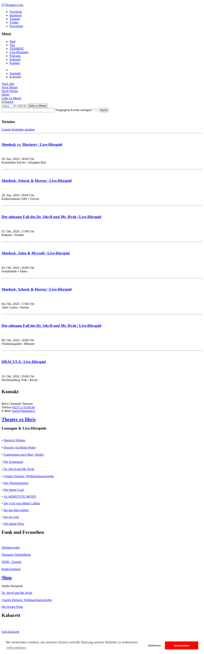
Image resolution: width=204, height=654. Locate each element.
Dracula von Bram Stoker (20, 447)
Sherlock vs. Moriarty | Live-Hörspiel (32, 144)
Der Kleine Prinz (12, 606)
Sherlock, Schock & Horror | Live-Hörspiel (37, 181)
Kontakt (15, 63)
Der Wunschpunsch (16, 483)
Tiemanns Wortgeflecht (16, 554)
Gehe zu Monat (11, 98)
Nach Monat (9, 87)
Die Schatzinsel (13, 461)
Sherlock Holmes (14, 440)
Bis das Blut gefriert (16, 510)
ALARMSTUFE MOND (20, 496)
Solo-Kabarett (10, 631)
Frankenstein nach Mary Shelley (24, 454)
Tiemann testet (11, 547)
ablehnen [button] (154, 645)
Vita (12, 45)
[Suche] (7, 101)
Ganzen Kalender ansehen (18, 129)
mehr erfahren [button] (16, 647)
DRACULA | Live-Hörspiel (24, 362)
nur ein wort (11, 517)
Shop (7, 577)
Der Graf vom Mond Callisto (22, 503)
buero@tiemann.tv (23, 411)
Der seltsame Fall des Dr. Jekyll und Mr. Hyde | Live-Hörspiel (51, 217)
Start (12, 41)
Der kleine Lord (14, 489)
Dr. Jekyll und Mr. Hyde (19, 469)
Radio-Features (11, 569)
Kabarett (15, 59)
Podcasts (15, 56)
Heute (5, 94)
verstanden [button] (181, 645)
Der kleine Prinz (14, 523)
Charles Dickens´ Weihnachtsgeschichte (29, 476)
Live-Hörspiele (19, 52)
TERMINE (17, 48)
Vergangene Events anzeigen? (74, 110)
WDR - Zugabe (11, 562)
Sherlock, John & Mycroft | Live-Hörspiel (36, 253)
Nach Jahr (8, 83)
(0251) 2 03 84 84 (23, 407)
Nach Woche (10, 91)
